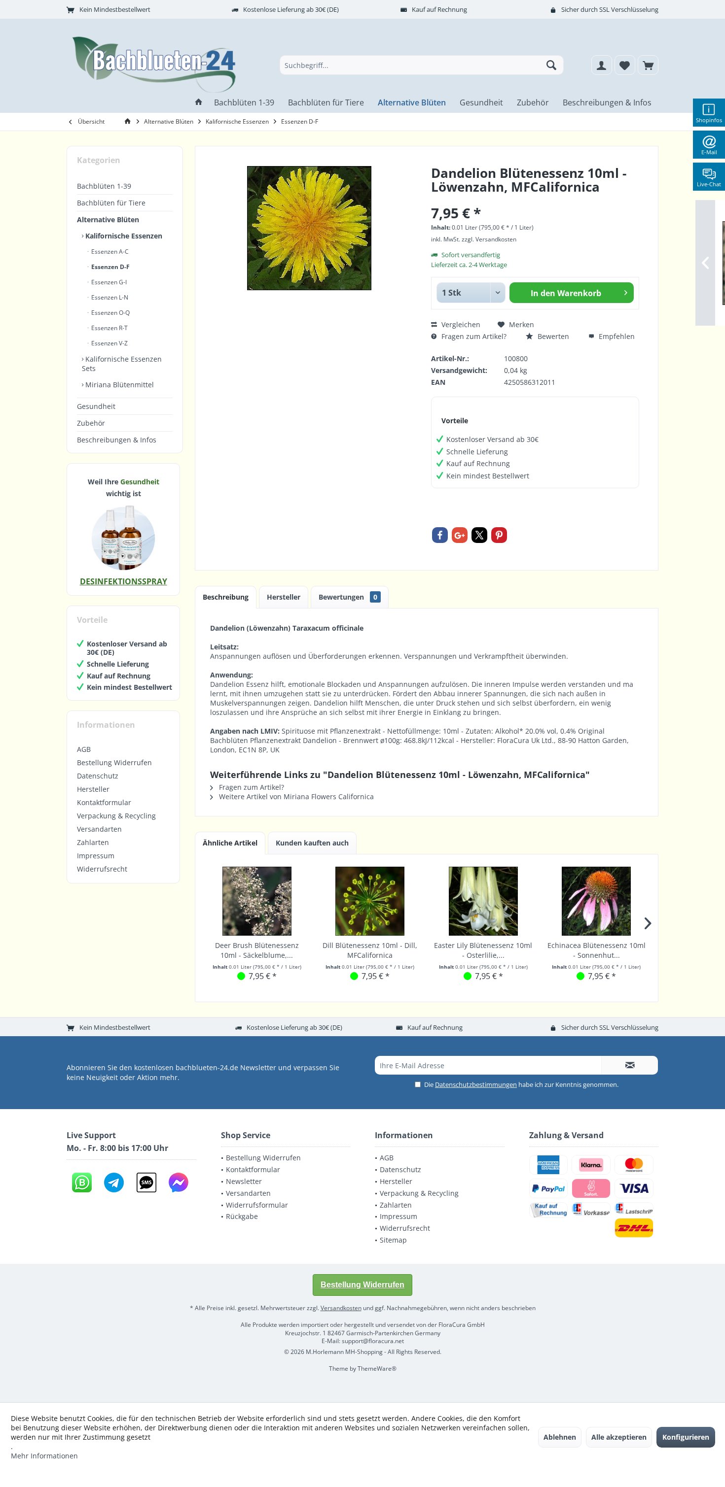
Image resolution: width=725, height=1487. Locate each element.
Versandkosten (341, 1308)
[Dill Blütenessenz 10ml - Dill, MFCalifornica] (370, 901)
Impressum (95, 855)
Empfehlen (616, 336)
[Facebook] (440, 535)
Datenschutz (97, 775)
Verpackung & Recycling (116, 815)
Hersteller (93, 789)
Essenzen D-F (110, 267)
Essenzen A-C (109, 251)
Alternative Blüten (108, 219)
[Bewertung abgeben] (535, 199)
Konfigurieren (685, 1437)
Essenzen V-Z (109, 343)
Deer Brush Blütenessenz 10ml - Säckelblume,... (257, 950)
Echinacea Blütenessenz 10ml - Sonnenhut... (596, 950)
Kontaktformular (104, 802)
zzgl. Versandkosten (489, 239)
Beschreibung (226, 597)
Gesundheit (96, 406)
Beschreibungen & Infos (116, 439)
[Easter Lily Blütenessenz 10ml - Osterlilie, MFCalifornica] (483, 901)
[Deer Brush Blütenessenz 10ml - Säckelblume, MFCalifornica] (257, 901)
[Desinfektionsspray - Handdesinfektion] (123, 538)
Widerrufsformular (257, 1205)
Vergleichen (459, 324)
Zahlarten (93, 842)
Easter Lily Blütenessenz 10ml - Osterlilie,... (483, 950)
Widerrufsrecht (102, 869)
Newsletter (244, 1181)
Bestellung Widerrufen (114, 762)
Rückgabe (242, 1216)
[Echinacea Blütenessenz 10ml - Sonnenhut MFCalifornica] (596, 901)
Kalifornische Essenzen (122, 235)
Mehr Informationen (44, 1455)
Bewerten (552, 336)
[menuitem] (648, 65)
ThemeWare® (377, 1368)
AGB (84, 749)
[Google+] (460, 535)
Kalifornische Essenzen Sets (122, 363)
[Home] (198, 103)
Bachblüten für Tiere (111, 202)
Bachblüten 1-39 (104, 186)
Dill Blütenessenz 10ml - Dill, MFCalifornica (370, 950)
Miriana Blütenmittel (118, 384)
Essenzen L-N (109, 297)
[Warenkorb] (648, 65)
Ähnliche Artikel (230, 842)
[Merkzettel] (625, 65)
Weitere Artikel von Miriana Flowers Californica (295, 796)
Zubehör (91, 423)
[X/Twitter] (479, 535)
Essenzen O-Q (110, 312)
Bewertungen (348, 597)
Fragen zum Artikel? (473, 336)
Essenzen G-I (108, 282)
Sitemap (393, 1240)
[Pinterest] (499, 535)
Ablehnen (560, 1437)
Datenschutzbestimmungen (476, 1084)
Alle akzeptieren (619, 1437)
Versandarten (99, 829)
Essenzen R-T (109, 328)
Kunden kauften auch (312, 842)
